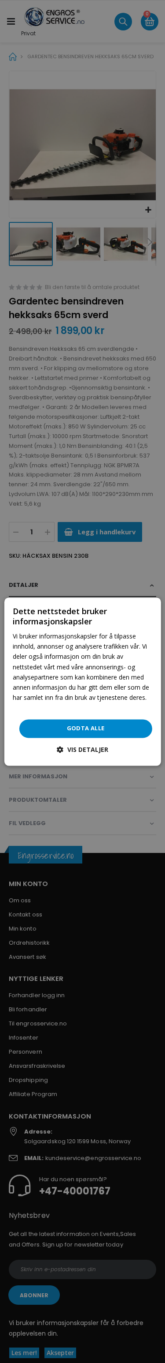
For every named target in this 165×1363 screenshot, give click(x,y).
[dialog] (82, 681)
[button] (82, 749)
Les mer (24, 707)
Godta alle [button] (86, 728)
